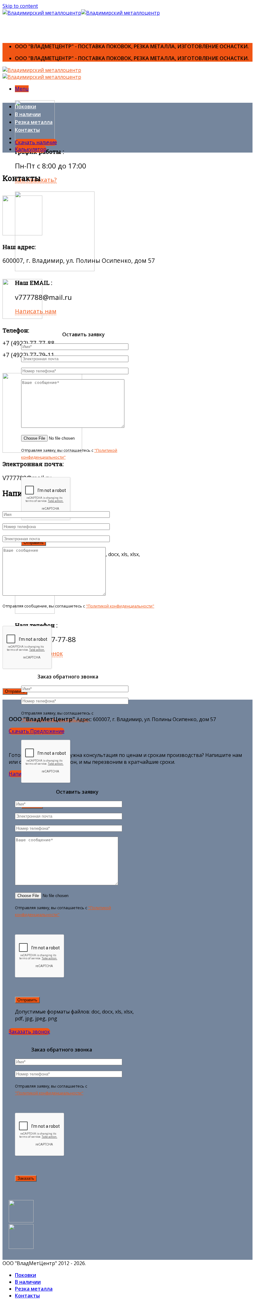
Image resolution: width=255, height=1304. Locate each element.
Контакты (27, 129)
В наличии (28, 114)
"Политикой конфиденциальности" (120, 606)
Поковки (25, 106)
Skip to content (20, 5)
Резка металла (34, 122)
